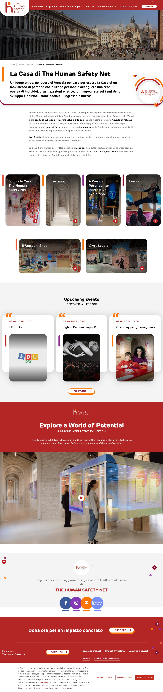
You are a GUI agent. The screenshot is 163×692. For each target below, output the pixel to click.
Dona (148, 6)
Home (12, 65)
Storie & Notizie (128, 6)
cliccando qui (43, 682)
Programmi (51, 6)
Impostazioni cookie (104, 677)
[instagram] (76, 603)
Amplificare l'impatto (71, 6)
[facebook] (66, 603)
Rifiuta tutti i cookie (124, 677)
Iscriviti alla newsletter (107, 658)
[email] (87, 603)
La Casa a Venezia (106, 6)
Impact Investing (115, 651)
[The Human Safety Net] (14, 7)
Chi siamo (37, 6)
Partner (90, 6)
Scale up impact (91, 651)
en (152, 1)
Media (86, 658)
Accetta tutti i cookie (145, 677)
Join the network (138, 651)
